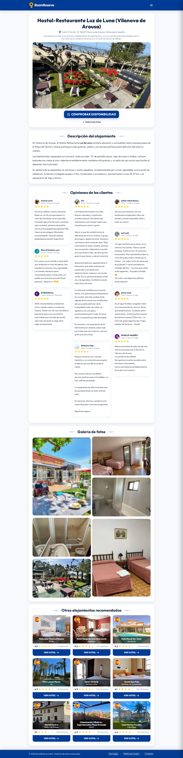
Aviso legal (113, 754)
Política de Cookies (131, 754)
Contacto (149, 754)
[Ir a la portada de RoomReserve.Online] (42, 5)
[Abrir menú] (151, 5)
